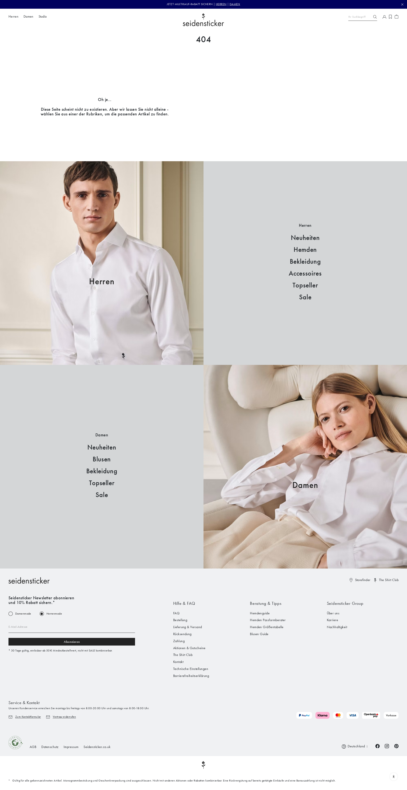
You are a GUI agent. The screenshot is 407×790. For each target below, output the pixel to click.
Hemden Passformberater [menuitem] (268, 620)
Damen (305, 485)
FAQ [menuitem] (176, 613)
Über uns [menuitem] (333, 613)
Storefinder (363, 580)
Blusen (102, 459)
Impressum (71, 747)
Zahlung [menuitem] (179, 641)
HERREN (221, 4)
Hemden (305, 249)
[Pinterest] (396, 746)
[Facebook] (377, 746)
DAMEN (235, 4)
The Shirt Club (389, 580)
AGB (33, 747)
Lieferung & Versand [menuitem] (187, 627)
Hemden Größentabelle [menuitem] (267, 627)
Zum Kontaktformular (28, 717)
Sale (305, 297)
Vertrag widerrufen (64, 717)
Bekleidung (305, 261)
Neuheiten (305, 238)
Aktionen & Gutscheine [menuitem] (189, 648)
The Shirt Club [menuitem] (183, 655)
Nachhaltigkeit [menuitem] (337, 627)
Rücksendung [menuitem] (182, 634)
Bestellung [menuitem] (180, 620)
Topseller (305, 285)
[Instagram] (387, 746)
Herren (101, 281)
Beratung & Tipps (266, 603)
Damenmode (23, 613)
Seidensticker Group (345, 603)
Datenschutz (49, 747)
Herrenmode (54, 613)
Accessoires (305, 273)
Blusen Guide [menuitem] (259, 634)
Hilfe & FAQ (184, 603)
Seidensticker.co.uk (97, 747)
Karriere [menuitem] (332, 620)
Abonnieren (72, 642)
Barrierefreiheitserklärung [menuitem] (191, 676)
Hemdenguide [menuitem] (260, 613)
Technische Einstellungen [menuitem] (190, 669)
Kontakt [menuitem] (178, 662)
